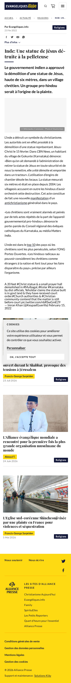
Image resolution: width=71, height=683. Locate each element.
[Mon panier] (53, 6)
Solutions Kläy (42, 675)
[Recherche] (45, 6)
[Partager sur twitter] (12, 37)
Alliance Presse (33, 626)
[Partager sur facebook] (6, 37)
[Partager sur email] (18, 37)
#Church (17, 296)
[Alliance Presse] (12, 592)
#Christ (22, 284)
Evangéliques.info (34, 599)
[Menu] (62, 6)
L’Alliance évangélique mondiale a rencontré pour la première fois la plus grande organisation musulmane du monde (34, 443)
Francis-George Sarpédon (19, 376)
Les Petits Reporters (36, 615)
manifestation (39, 198)
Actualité (25, 18)
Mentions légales (14, 654)
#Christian (48, 296)
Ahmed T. (10, 456)
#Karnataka (55, 287)
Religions (42, 18)
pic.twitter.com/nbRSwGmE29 (40, 302)
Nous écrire (36, 560)
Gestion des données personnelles (24, 648)
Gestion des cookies (16, 661)
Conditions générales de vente (22, 641)
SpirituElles (31, 610)
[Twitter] (63, 561)
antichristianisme (16, 203)
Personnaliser (16, 348)
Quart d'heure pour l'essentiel (41, 620)
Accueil (9, 18)
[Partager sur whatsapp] (23, 37)
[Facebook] (63, 570)
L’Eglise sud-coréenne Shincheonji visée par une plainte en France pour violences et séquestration (34, 522)
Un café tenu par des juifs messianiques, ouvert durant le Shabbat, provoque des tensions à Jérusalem (35, 365)
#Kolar (42, 287)
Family (28, 605)
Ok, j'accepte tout (23, 357)
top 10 (31, 244)
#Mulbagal (30, 287)
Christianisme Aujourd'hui (39, 594)
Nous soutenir (14, 560)
